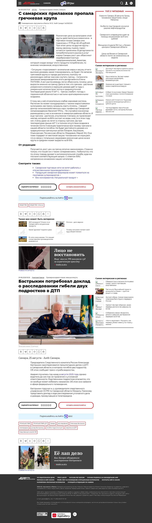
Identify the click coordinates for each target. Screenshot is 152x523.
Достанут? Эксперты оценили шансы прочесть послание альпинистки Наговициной (119, 70)
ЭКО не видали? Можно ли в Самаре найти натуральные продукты (39, 224)
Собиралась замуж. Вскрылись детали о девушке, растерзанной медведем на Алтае (118, 314)
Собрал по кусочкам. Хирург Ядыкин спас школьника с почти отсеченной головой (119, 94)
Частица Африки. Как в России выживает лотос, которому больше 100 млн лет (119, 109)
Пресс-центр (61, 477)
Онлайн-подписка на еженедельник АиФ (102, 477)
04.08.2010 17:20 (24, 10)
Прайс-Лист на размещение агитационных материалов (78, 480)
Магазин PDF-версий (76, 477)
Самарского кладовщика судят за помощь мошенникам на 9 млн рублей (114, 37)
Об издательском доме (46, 477)
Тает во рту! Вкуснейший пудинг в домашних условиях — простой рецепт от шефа (118, 291)
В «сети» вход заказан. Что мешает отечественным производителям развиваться (41, 239)
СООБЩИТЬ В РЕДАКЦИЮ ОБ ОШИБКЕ (81, 482)
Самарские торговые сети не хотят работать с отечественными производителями (57, 169)
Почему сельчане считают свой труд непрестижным (78, 231)
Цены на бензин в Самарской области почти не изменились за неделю (114, 56)
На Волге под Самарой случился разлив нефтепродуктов (114, 27)
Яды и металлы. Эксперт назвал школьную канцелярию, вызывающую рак (117, 78)
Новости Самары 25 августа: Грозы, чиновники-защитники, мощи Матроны (114, 18)
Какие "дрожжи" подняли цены (40, 230)
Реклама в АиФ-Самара (45, 480)
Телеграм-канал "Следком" (28, 346)
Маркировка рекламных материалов (51, 482)
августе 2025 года (69, 374)
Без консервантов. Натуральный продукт (55, 178)
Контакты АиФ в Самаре (111, 480)
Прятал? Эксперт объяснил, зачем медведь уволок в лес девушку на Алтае (118, 307)
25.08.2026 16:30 (24, 277)
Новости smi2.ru (26, 270)
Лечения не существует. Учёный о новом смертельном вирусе (118, 85)
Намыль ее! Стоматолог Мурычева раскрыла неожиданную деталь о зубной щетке (118, 102)
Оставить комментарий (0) (76, 187)
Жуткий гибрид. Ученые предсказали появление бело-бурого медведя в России (119, 299)
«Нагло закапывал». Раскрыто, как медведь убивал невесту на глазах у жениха (119, 322)
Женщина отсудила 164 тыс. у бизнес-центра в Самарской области (114, 46)
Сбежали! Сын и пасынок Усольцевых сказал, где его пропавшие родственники (119, 283)
